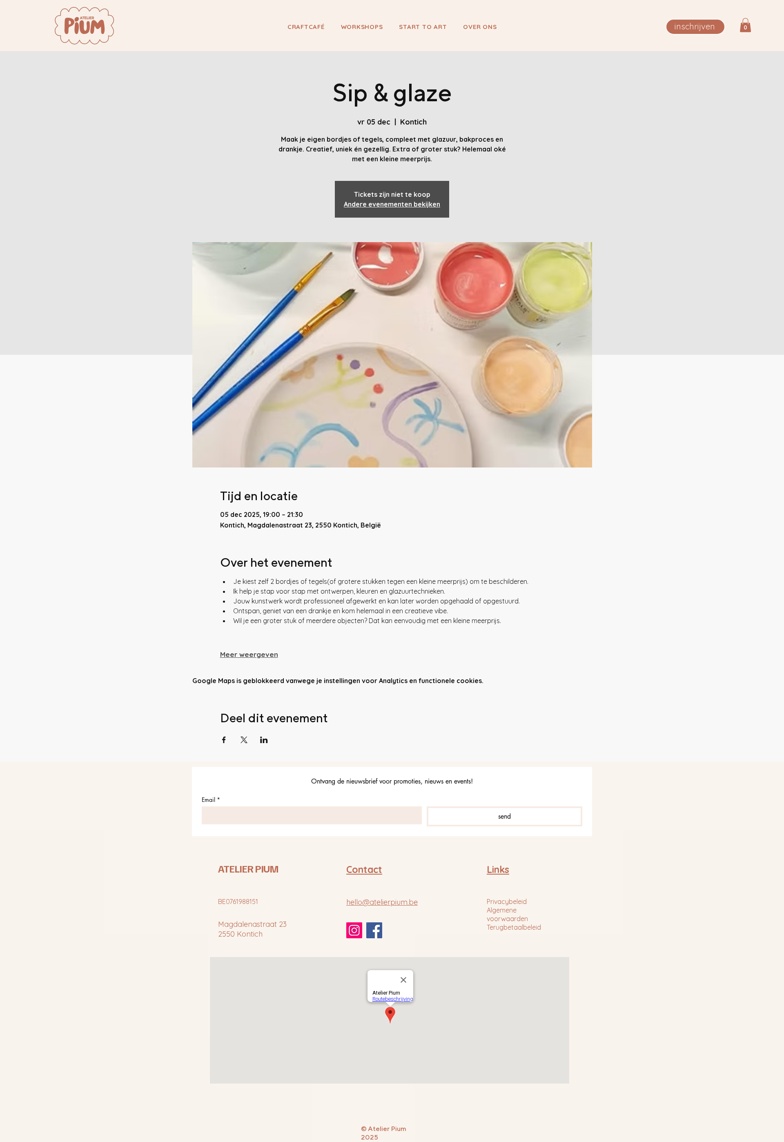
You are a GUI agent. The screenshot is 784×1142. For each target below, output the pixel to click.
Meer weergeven (249, 654)
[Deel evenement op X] (244, 740)
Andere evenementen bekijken (392, 204)
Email (211, 799)
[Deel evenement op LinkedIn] (264, 740)
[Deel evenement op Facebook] (224, 740)
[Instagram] (354, 930)
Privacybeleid (507, 901)
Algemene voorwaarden (507, 914)
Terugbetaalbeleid (514, 927)
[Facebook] (374, 930)
